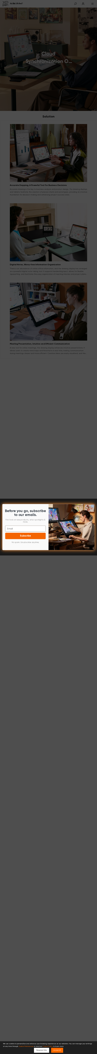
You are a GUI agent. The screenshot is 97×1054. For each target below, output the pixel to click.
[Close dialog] (92, 506)
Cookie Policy (48, 1046)
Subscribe (25, 536)
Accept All (57, 1050)
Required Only (41, 1050)
